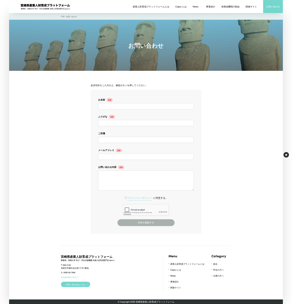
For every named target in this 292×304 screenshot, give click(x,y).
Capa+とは (181, 6)
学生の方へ (218, 269)
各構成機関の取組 (230, 6)
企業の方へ (218, 275)
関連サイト (251, 6)
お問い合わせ (273, 6)
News (195, 6)
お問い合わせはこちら (75, 284)
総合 (215, 263)
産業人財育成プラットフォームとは (151, 6)
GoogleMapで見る (69, 277)
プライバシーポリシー (140, 198)
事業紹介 (210, 6)
